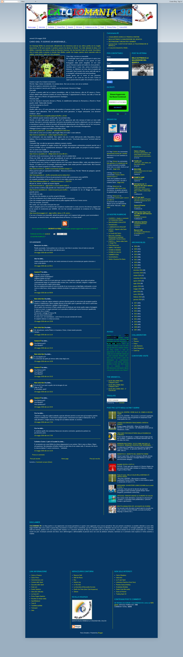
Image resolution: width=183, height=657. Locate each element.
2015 (135, 308)
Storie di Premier (139, 205)
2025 (135, 249)
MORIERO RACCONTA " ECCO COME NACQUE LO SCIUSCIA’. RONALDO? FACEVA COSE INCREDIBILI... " (135, 444)
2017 (135, 303)
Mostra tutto (150, 237)
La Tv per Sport (121, 580)
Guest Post (61, 27)
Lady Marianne (138, 346)
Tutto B (33, 603)
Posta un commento (38, 455)
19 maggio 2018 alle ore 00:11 (43, 266)
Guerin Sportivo (36, 589)
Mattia (135, 339)
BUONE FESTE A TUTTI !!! (125, 464)
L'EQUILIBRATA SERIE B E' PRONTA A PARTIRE (124, 37)
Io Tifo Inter (77, 584)
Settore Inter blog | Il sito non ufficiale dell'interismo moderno (143, 213)
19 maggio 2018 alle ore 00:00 (43, 252)
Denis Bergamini (139, 348)
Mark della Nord (39, 299)
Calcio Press (35, 577)
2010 (135, 322)
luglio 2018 (136, 283)
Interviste (42, 27)
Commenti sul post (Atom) (44, 462)
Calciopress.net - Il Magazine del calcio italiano (143, 184)
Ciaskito (115, 151)
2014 (135, 311)
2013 (135, 314)
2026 (135, 246)
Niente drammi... (138, 179)
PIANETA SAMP (139, 177)
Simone (115, 161)
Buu (75, 580)
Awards (70, 27)
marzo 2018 (137, 294)
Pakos (135, 343)
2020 (135, 262)
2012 (135, 316)
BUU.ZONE (137, 169)
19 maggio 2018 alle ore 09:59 (43, 292)
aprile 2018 (137, 291)
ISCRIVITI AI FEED (54, 228)
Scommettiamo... (114, 257)
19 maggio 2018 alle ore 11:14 (43, 334)
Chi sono (79, 27)
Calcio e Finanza (139, 151)
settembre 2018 (138, 278)
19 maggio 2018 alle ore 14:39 (43, 361)
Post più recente (35, 458)
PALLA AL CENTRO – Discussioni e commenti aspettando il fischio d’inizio (117, 237)
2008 (135, 327)
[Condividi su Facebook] (64, 234)
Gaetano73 (37, 272)
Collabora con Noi (91, 27)
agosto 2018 (137, 281)
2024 (135, 251)
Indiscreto (119, 577)
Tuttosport (34, 608)
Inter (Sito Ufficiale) (37, 591)
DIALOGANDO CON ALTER (117, 222)
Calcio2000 (123, 27)
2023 (135, 254)
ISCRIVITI (117, 107)
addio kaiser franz (120, 188)
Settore (76, 591)
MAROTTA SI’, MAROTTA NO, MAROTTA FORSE (132, 454)
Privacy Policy (111, 27)
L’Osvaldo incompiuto (140, 217)
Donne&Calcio (113, 224)
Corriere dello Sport (37, 582)
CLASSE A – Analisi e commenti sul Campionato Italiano (118, 219)
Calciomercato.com (37, 580)
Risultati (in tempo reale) (38, 598)
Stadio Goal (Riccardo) (123, 589)
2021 (135, 259)
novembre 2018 (138, 273)
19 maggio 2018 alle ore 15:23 (43, 376)
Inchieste (51, 27)
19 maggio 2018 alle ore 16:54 (43, 407)
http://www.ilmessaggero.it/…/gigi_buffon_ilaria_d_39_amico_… (51, 213)
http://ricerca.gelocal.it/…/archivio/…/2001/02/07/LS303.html (50, 130)
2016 (135, 305)
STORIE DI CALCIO (115, 252)
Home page (32, 27)
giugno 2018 (137, 286)
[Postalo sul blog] (60, 234)
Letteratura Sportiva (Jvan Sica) (126, 582)
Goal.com (34, 587)
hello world (137, 207)
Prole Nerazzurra (114, 245)
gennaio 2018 (137, 299)
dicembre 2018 (138, 270)
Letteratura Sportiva (140, 222)
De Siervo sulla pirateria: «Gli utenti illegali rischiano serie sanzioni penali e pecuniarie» (142, 154)
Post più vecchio (95, 458)
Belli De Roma (78, 577)
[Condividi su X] (62, 234)
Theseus (136, 341)
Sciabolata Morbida (122, 587)
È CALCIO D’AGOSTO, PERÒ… (119, 48)
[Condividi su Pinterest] (66, 234)
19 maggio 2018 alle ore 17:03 (43, 422)
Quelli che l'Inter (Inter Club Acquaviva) (86, 589)
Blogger (100, 633)
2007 (135, 330)
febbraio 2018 (137, 297)
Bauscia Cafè (138, 230)
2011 (135, 319)
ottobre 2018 (137, 275)
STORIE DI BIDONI (115, 250)
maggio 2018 (137, 289)
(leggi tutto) (116, 169)
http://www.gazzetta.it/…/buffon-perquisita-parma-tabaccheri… (50, 175)
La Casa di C (35, 594)
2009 (135, 324)
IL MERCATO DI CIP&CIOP (117, 227)
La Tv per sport (139, 197)
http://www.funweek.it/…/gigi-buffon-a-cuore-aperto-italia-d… (50, 185)
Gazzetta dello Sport (37, 584)
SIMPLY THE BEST (115, 247)
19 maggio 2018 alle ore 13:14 (43, 348)
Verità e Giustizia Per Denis (117, 259)
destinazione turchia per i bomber (117, 153)
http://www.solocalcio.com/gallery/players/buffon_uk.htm (48, 116)
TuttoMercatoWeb (36, 605)
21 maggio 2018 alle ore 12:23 (43, 451)
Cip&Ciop (136, 350)
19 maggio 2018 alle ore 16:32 (43, 392)
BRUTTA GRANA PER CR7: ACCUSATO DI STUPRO (133, 506)
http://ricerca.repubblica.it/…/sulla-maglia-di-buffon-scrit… (49, 135)
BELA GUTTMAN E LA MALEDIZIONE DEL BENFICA (125, 39)
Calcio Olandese (121, 575)
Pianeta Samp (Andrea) (123, 584)
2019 (135, 265)
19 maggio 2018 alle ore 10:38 (43, 321)
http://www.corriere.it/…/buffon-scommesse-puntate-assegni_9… (51, 168)
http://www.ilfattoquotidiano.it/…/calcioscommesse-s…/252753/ (50, 181)
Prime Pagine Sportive (38, 596)
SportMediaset (35, 601)
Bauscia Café (78, 575)
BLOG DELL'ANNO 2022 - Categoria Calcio (117, 385)
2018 (135, 268)
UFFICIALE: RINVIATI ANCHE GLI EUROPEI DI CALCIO (135, 496)
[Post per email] (54, 234)
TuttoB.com (138, 161)
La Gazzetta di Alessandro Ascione (84, 587)
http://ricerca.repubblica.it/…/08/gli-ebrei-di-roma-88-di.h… (49, 154)
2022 (135, 257)
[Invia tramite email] (58, 234)
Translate (121, 403)
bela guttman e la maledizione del (117, 163)
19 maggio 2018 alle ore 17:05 (43, 435)
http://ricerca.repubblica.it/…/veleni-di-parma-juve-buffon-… (49, 190)
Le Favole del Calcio (115, 233)
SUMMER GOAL (114, 254)
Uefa (32, 610)
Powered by (112, 114)
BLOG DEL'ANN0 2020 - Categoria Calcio (116, 381)
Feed (102, 27)
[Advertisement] (68, 33)
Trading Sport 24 (121, 594)
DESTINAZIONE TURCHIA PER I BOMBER (122, 41)
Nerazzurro (116, 173)
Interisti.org (77, 582)
